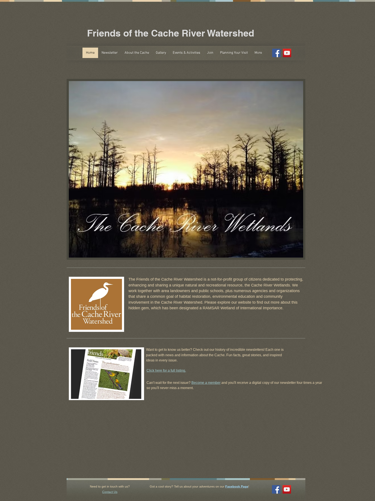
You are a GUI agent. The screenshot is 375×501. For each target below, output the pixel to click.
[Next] (299, 169)
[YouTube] (287, 53)
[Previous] (73, 169)
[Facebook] (276, 53)
